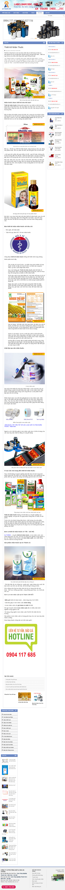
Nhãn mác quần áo (7, 725)
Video (32, 12)
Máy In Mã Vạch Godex (8, 747)
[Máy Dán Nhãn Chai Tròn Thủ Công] (38, 697)
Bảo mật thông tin (36, 886)
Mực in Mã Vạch (7, 728)
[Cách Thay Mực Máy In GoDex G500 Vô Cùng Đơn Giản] (5, 831)
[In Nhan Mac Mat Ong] (24, 697)
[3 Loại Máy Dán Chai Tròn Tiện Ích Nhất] (5, 800)
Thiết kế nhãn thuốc (26, 270)
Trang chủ (7, 12)
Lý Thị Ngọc (53, 94)
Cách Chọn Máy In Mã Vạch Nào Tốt (9, 860)
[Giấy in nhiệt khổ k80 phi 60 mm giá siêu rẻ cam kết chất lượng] (5, 779)
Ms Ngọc (53, 69)
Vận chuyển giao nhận (37, 879)
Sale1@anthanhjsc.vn (54, 52)
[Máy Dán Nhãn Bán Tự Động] (51, 134)
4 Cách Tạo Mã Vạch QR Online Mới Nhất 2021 (16, 686)
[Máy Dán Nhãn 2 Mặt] (51, 127)
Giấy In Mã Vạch (7, 720)
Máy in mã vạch (7, 733)
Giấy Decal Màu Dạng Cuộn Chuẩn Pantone (12, 825)
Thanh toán (35, 877)
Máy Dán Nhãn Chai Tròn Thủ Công (13, 684)
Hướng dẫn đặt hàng (37, 875)
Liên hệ (47, 12)
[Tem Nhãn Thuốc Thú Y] (51, 164)
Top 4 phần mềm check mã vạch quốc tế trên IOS (16, 689)
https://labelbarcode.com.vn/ (11, 881)
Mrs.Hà (52, 81)
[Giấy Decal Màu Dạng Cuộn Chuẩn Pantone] (5, 825)
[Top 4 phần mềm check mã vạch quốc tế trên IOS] (5, 770)
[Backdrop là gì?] (5, 786)
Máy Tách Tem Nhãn (8, 742)
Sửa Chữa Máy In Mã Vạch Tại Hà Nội (12, 854)
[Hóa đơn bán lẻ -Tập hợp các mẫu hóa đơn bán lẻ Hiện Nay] (5, 792)
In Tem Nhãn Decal (7, 736)
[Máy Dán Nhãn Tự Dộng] (51, 142)
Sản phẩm (25, 12)
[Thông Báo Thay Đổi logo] (10, 693)
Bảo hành (34, 881)
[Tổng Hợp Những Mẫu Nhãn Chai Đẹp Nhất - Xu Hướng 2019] (5, 847)
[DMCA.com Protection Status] (58, 875)
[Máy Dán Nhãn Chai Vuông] (51, 149)
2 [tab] (32, 38)
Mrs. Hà (52, 56)
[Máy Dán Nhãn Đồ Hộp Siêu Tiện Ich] (5, 812)
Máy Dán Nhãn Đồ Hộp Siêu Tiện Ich (12, 812)
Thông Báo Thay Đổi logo (11, 679)
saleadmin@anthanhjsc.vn (55, 91)
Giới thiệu (16, 12)
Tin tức (40, 12)
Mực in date (6, 731)
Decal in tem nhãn (7, 714)
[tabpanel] (33, 29)
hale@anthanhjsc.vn (54, 78)
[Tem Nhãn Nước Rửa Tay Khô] (5, 806)
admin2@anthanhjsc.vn (55, 65)
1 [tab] (31, 38)
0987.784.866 (9, 887)
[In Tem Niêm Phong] (51, 155)
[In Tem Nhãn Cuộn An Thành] (58, 878)
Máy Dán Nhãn (6, 739)
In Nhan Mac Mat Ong (10, 682)
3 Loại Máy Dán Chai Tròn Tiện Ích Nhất (12, 800)
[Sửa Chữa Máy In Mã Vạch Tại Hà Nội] (5, 854)
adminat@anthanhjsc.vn (55, 104)
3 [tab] (34, 38)
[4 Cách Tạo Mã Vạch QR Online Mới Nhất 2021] (5, 760)
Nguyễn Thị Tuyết (55, 107)
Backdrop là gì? (12, 785)
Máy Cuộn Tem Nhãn (8, 744)
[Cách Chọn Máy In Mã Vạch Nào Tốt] (5, 859)
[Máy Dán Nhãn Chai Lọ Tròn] (5, 818)
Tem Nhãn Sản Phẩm (8, 717)
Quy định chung (36, 873)
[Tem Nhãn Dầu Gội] (51, 120)
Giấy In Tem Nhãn (7, 722)
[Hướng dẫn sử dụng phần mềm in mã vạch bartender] (5, 840)
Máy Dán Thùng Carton (8, 750)
